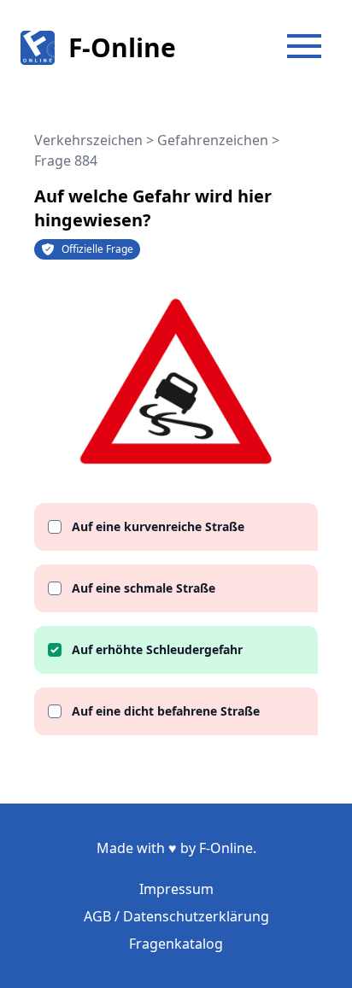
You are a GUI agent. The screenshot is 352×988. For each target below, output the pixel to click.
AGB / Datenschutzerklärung (176, 916)
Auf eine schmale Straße (143, 588)
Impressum (176, 889)
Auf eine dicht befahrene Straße (166, 711)
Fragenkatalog (176, 943)
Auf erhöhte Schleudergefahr (157, 649)
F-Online (122, 47)
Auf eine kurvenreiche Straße (158, 526)
